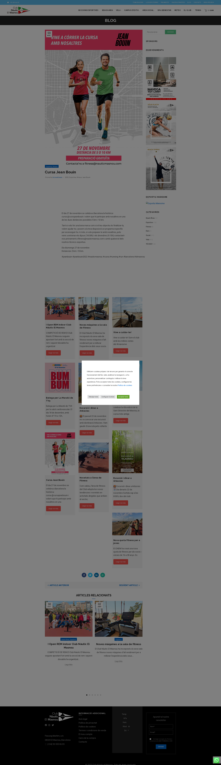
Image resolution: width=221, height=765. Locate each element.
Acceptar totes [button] (123, 397)
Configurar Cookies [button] (108, 397)
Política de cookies (125, 385)
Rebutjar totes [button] (93, 397)
